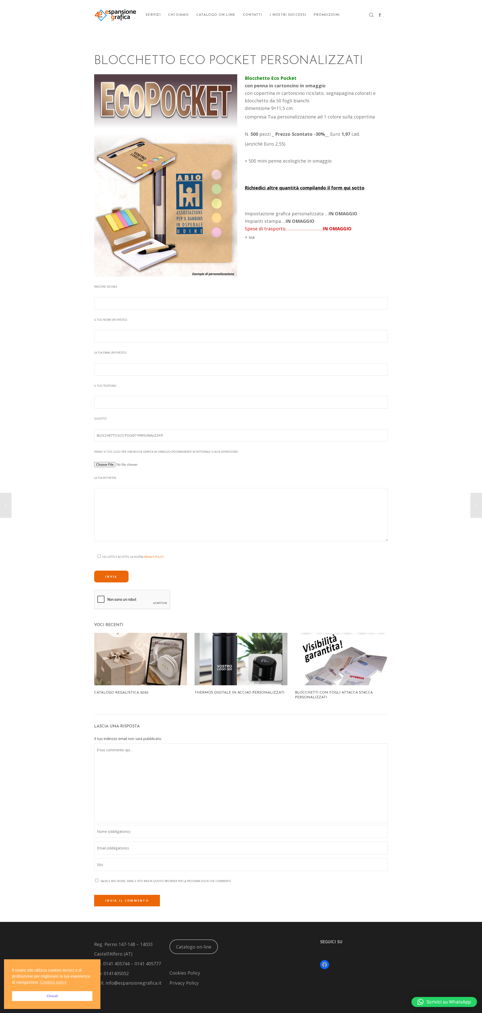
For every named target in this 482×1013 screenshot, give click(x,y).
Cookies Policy (184, 973)
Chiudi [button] (52, 996)
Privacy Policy (154, 557)
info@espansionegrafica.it (133, 983)
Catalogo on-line (193, 947)
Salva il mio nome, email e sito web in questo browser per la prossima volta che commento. (166, 881)
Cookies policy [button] (53, 982)
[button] (444, 1002)
